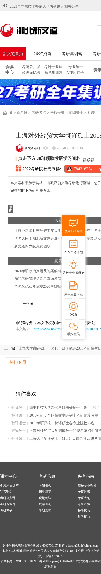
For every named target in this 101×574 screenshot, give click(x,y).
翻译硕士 (76, 113)
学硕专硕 (57, 113)
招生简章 (45, 492)
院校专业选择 (87, 485)
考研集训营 (72, 54)
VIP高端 (5, 492)
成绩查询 (45, 504)
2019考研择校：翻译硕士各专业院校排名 (62, 423)
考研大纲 (84, 498)
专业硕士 (75, 67)
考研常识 (84, 492)
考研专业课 (53, 67)
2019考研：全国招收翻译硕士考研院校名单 (63, 415)
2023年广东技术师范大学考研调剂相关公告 (44, 7)
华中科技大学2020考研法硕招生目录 (58, 408)
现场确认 (45, 498)
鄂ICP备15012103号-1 (30, 561)
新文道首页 (13, 54)
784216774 (83, 169)
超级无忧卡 (31, 73)
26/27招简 (42, 54)
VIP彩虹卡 (75, 73)
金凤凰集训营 (9, 485)
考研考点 (39, 113)
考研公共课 (31, 67)
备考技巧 (84, 510)
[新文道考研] (35, 30)
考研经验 (84, 504)
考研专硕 (6, 510)
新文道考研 (18, 113)
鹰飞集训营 (53, 73)
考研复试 (45, 510)
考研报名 (45, 485)
